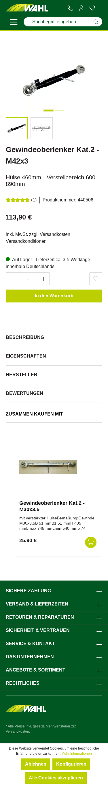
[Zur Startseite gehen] (27, 8)
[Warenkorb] (100, 8)
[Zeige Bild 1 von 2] (48, 110)
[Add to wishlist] (95, 278)
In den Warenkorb (54, 295)
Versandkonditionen (26, 241)
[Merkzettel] (92, 8)
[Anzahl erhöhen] (44, 278)
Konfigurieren (71, 764)
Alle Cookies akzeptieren (56, 777)
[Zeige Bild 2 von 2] (59, 110)
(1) (34, 199)
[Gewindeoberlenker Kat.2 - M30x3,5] (48, 467)
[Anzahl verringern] (12, 278)
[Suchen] (96, 21)
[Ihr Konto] (81, 8)
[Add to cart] (90, 542)
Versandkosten (17, 731)
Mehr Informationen (76, 754)
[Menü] (14, 23)
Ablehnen (35, 764)
